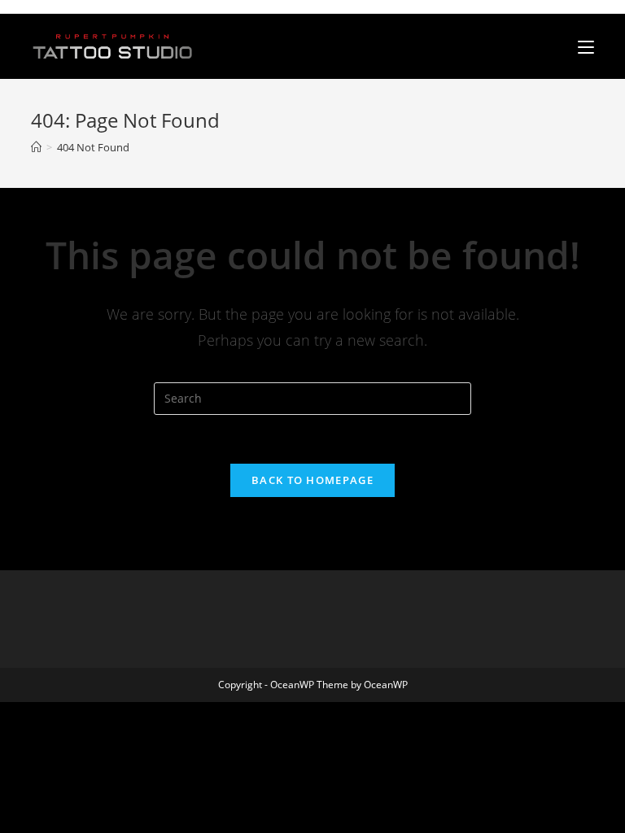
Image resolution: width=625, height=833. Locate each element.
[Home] (36, 147)
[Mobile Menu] (586, 46)
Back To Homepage (312, 480)
